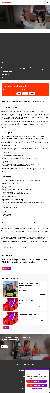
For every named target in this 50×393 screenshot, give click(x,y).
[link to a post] (10, 289)
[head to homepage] (6, 2)
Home (2, 30)
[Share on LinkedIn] (3, 77)
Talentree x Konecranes (27, 315)
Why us (32, 93)
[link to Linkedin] (17, 365)
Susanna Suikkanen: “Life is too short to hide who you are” (28, 286)
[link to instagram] (28, 365)
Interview (43, 293)
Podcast (41, 306)
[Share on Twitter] (6, 77)
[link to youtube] (33, 365)
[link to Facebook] (25, 365)
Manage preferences (37, 388)
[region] (37, 381)
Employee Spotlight (23, 290)
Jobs (19, 93)
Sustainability (22, 303)
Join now (4, 346)
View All (6, 327)
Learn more (29, 378)
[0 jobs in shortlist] (45, 2)
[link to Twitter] (21, 365)
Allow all (36, 381)
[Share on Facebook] (8, 77)
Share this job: (7, 74)
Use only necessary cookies (37, 385)
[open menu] (47, 2)
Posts (25, 93)
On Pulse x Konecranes (27, 301)
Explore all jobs (6, 268)
